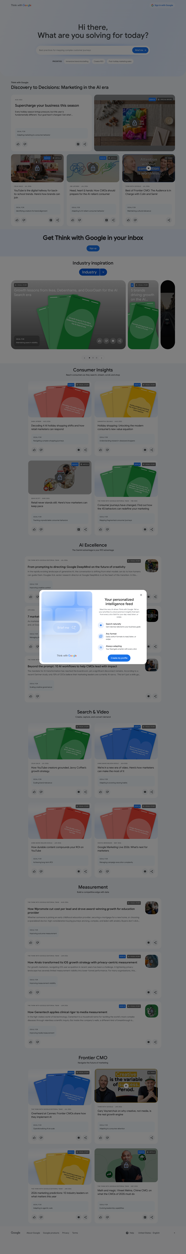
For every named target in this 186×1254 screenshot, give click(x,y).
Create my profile (119, 658)
